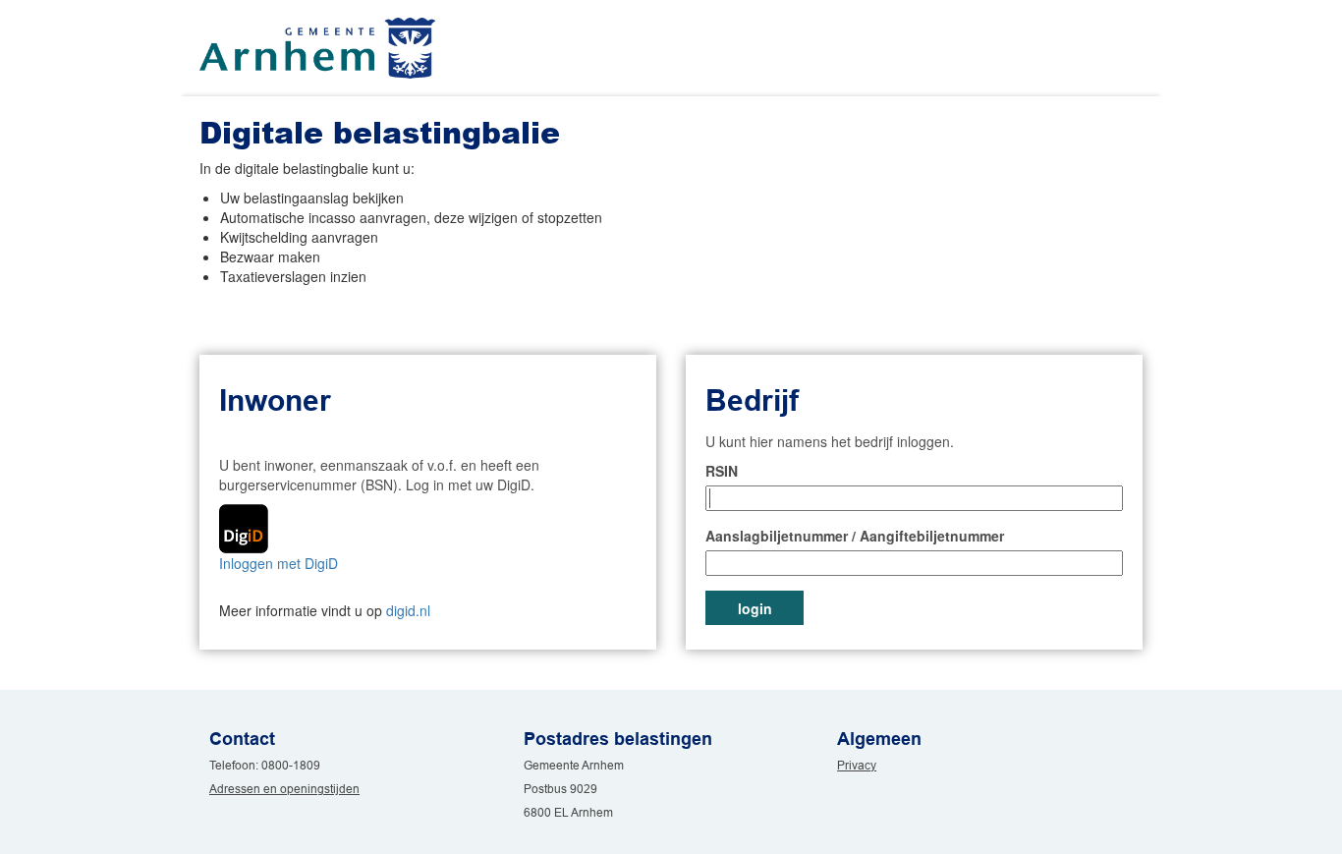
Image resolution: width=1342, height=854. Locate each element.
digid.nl (408, 610)
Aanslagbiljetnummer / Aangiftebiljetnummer (854, 535)
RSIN (721, 471)
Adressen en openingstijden (284, 788)
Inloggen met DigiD (278, 563)
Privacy (856, 765)
